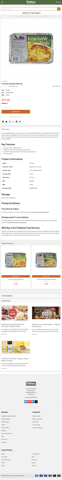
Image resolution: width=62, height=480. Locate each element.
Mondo (3, 462)
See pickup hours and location (41, 212)
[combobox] (31, 9)
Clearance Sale (36, 416)
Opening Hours (5, 422)
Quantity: (5, 103)
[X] (13, 121)
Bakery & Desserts (37, 419)
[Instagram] (32, 401)
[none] (31, 49)
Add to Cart (16, 276)
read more (4, 334)
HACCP (3, 424)
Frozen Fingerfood (37, 427)
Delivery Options (5, 419)
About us (3, 430)
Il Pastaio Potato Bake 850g (15, 279)
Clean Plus (34, 459)
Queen (3, 465)
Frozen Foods (36, 424)
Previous (2, 267)
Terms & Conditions (6, 433)
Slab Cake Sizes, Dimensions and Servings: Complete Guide (13, 325)
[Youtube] (29, 401)
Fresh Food (35, 422)
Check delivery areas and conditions (16, 222)
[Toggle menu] (2, 2)
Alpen (33, 457)
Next (60, 267)
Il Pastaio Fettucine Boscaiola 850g (46, 279)
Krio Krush (4, 457)
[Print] (9, 121)
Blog (2, 436)
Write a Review (56, 86)
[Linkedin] (16, 121)
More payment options (16, 116)
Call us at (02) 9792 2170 (31, 397)
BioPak (34, 462)
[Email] (6, 121)
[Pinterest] (19, 121)
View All (34, 465)
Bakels (3, 454)
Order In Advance (5, 459)
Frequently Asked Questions (8, 416)
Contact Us (4, 439)
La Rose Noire (35, 454)
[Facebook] (3, 121)
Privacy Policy (5, 427)
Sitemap (3, 442)
